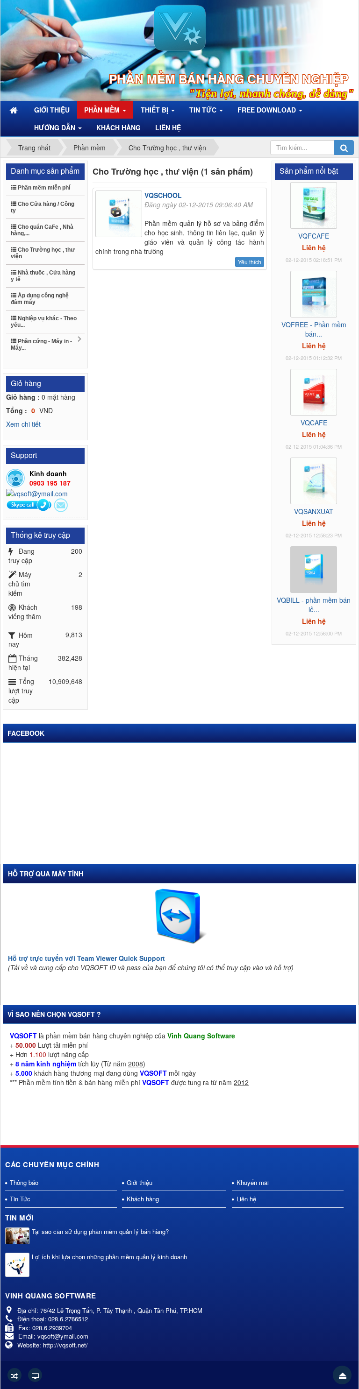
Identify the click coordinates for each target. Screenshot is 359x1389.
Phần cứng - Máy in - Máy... (41, 344)
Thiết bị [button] (155, 109)
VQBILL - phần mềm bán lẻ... (314, 604)
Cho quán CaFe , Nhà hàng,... (42, 230)
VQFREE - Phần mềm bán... (313, 329)
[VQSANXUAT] (313, 480)
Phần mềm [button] (103, 109)
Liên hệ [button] (168, 127)
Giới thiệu (139, 1182)
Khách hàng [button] (118, 127)
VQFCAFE (313, 235)
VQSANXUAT (313, 511)
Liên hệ (246, 1198)
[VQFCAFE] (313, 204)
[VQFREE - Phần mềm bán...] (313, 293)
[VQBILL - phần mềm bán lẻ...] (313, 568)
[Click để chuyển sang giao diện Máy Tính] (35, 1375)
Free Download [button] (267, 109)
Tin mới (19, 1218)
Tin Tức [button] (203, 109)
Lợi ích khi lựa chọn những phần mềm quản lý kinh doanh (109, 1257)
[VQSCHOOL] (119, 215)
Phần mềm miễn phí (43, 187)
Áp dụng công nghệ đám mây (40, 298)
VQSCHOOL (163, 195)
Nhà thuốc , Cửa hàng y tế (43, 275)
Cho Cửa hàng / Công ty (42, 207)
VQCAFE (314, 422)
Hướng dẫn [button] (55, 127)
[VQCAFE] (313, 391)
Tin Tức (20, 1198)
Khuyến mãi (253, 1182)
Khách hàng (143, 1198)
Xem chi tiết (23, 424)
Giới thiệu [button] (52, 109)
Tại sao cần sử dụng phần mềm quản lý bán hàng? (100, 1231)
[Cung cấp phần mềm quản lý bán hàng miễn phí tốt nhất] (179, 27)
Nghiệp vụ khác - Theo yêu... (44, 321)
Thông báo (24, 1182)
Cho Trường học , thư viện (43, 253)
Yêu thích (249, 262)
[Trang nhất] (14, 110)
